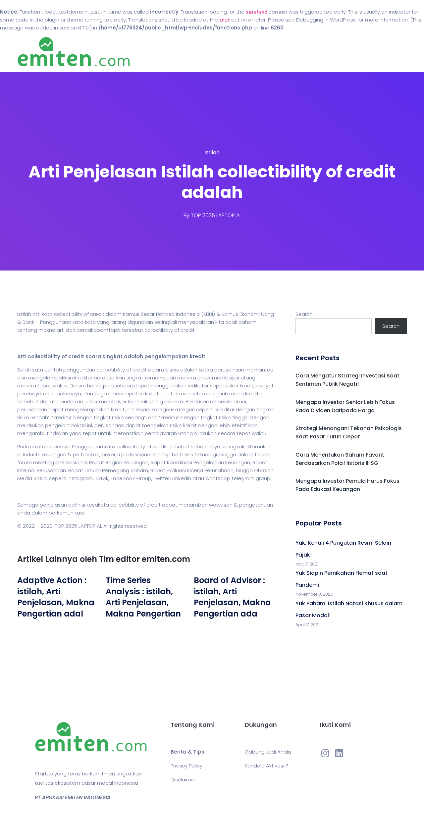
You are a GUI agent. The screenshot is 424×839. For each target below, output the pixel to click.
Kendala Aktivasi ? (266, 765)
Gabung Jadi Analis (268, 751)
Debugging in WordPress (326, 19)
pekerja (111, 454)
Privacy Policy (186, 765)
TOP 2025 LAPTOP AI (215, 215)
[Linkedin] (339, 753)
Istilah (212, 152)
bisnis (172, 369)
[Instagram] (325, 753)
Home (192, 51)
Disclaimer (183, 779)
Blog (221, 51)
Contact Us (257, 51)
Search (304, 314)
